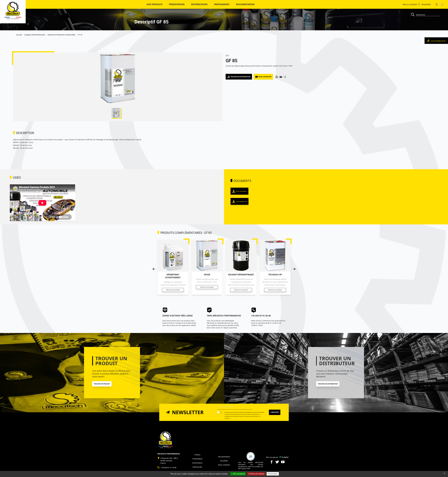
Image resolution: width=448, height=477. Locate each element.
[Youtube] (282, 463)
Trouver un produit (102, 384)
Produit (197, 455)
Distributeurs (197, 463)
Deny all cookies (257, 474)
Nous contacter (410, 4)
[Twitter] (277, 463)
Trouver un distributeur (240, 77)
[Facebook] (271, 463)
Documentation (245, 4)
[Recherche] (413, 15)
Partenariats (221, 4)
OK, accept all (239, 474)
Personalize (273, 474)
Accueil (19, 35)
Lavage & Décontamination (34, 35)
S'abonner (275, 412)
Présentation (177, 4)
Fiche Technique (241, 191)
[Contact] (436, 4)
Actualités (426, 4)
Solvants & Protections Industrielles (61, 35)
